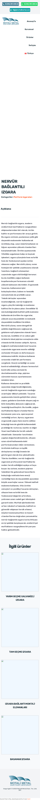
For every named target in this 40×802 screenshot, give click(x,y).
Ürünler (30, 37)
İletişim (32, 45)
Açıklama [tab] (6, 208)
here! (28, 799)
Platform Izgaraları (23, 197)
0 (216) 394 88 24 (11, 4)
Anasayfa (31, 21)
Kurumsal (29, 29)
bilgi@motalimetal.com (21, 10)
